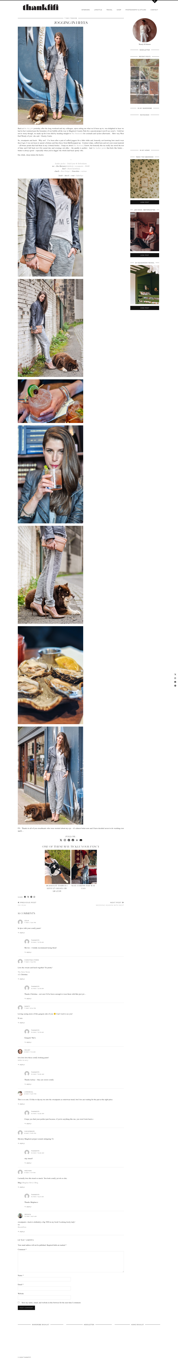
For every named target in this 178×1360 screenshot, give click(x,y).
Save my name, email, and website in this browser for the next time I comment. (51, 1302)
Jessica (27, 1214)
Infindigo (79, 175)
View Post (144, 83)
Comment (22, 1249)
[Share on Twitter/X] (28, 897)
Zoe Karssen (78, 145)
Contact (154, 10)
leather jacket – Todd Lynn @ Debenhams (71, 163)
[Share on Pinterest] (31, 897)
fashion (74, 18)
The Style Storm (24, 972)
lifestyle (98, 10)
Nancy (27, 1006)
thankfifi (27, 1357)
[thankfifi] (40, 7)
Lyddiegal (28, 1092)
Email (21, 1284)
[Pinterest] (69, 840)
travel (109, 10)
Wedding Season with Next (110, 904)
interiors (85, 10)
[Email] (81, 840)
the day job (28, 128)
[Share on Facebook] (25, 897)
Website (21, 1293)
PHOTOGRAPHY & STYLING (136, 10)
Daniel (70, 168)
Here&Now (22, 1227)
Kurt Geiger (65, 171)
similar (69, 166)
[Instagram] (65, 840)
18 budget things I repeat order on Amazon (56, 888)
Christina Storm (31, 960)
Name (21, 1275)
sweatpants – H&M (82, 166)
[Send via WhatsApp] (34, 897)
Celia (26, 920)
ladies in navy (23, 1060)
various (84, 171)
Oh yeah (27, 904)
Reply (22, 933)
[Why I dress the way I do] (84, 867)
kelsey (27, 1050)
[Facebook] (73, 840)
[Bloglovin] (77, 840)
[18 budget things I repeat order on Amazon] (57, 867)
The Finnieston (77, 133)
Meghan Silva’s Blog (30, 1182)
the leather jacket (99, 148)
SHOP (119, 10)
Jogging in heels (71, 22)
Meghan (28, 1171)
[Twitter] (61, 840)
